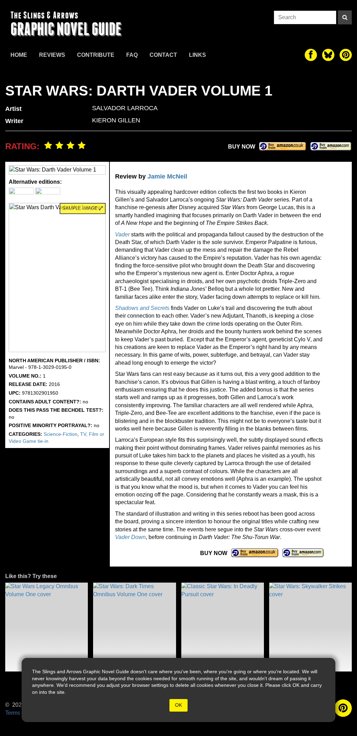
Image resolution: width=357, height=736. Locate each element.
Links (197, 55)
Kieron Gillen (116, 120)
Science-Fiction (60, 434)
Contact (163, 55)
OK (178, 705)
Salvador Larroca (125, 108)
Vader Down (130, 537)
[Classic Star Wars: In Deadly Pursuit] (222, 627)
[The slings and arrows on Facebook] (311, 55)
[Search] (345, 17)
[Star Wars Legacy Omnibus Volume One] (46, 627)
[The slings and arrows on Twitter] (328, 55)
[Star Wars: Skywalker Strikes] (310, 627)
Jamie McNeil (167, 176)
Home (18, 55)
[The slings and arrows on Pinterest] (346, 55)
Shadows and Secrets (142, 308)
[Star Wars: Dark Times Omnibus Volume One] (134, 627)
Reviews (52, 55)
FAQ (132, 55)
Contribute (95, 55)
